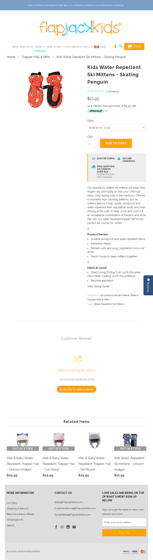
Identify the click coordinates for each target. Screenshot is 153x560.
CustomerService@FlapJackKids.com (75, 508)
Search (11, 525)
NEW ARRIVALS (22, 46)
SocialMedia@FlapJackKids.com (72, 514)
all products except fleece (115, 295)
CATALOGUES (72, 46)
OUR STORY (54, 46)
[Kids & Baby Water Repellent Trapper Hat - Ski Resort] (94, 480)
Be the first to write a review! (76, 389)
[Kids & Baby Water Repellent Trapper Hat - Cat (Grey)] (59, 480)
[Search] (121, 46)
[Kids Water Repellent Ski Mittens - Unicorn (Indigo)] (130, 480)
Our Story (12, 502)
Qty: (90, 137)
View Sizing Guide (98, 286)
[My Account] (116, 46)
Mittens (134, 295)
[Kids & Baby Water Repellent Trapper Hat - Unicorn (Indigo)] (23, 480)
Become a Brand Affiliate (20, 514)
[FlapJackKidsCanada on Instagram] (68, 527)
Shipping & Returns (17, 508)
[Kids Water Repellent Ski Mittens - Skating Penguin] (45, 88)
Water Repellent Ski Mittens (109, 304)
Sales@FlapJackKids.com (68, 502)
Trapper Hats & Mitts (36, 57)
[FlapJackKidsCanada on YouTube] (62, 527)
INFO (88, 46)
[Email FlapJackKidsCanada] (74, 527)
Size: (90, 120)
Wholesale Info (15, 519)
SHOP (40, 46)
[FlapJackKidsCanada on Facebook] (56, 527)
